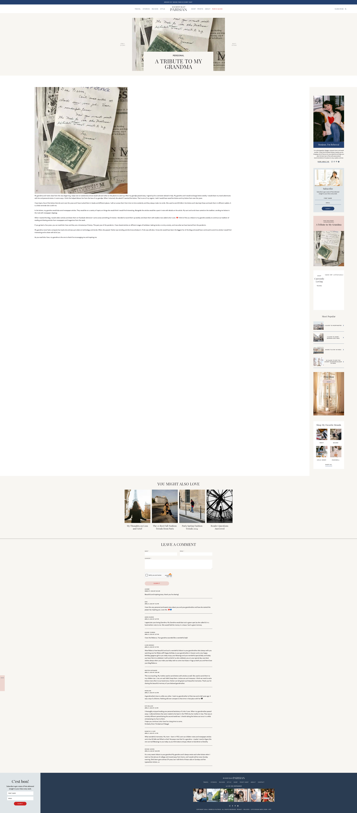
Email (182, 551)
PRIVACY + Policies (243, 809)
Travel (206, 782)
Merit (322, 442)
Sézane (335, 442)
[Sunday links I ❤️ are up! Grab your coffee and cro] (227, 795)
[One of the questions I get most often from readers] (267, 795)
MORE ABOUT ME (323, 161)
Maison (222, 782)
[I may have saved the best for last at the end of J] (240, 795)
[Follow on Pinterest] (336, 162)
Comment (148, 558)
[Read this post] (137, 506)
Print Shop (244, 782)
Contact (261, 782)
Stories (214, 782)
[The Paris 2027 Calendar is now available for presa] (213, 795)
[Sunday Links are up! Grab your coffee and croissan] (199, 795)
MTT (270, 809)
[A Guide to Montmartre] (318, 326)
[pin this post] (328, 248)
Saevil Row (263, 809)
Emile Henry (321, 460)
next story (234, 44)
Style (229, 782)
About (253, 782)
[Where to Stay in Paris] (318, 351)
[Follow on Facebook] (334, 162)
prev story (122, 44)
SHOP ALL (328, 464)
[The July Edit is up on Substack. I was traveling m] (254, 795)
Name (147, 551)
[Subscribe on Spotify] (338, 162)
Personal (178, 55)
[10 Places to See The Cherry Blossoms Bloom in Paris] (318, 363)
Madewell (336, 460)
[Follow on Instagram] (332, 162)
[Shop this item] (321, 439)
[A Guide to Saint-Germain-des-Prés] (318, 338)
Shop (329, 382)
